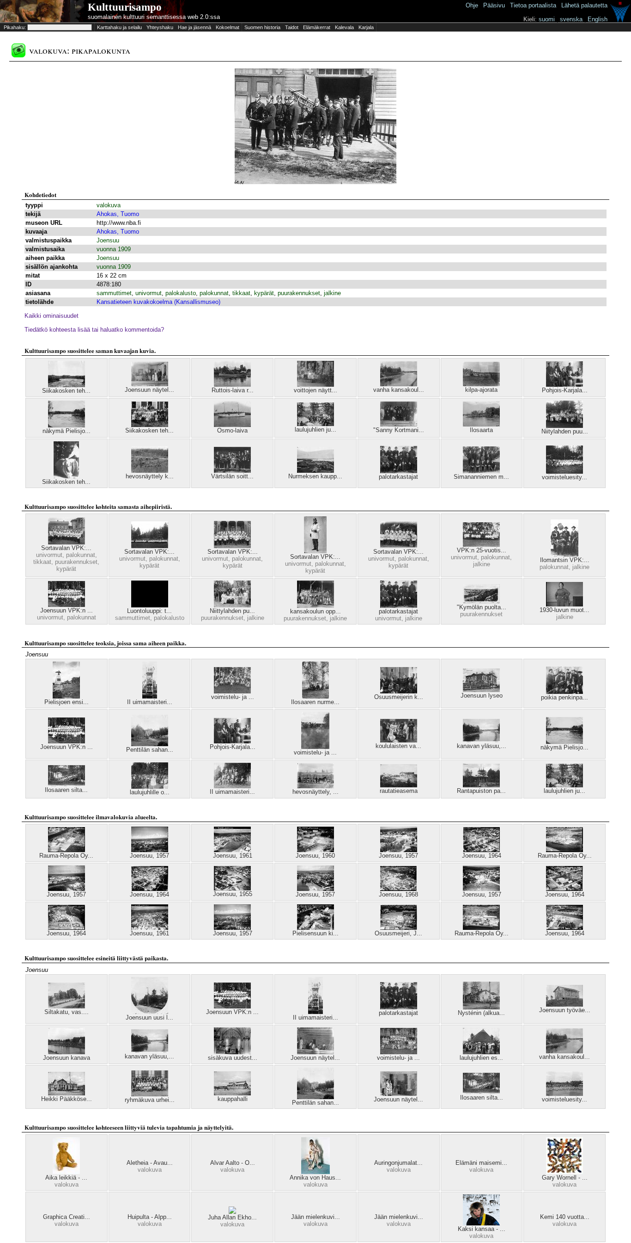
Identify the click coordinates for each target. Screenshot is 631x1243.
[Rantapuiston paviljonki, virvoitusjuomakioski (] (481, 785)
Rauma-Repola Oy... (66, 855)
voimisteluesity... (564, 477)
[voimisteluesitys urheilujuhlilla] (564, 1093)
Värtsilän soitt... (232, 476)
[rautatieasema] (398, 785)
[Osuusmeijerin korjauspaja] (398, 691)
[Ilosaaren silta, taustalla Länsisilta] (66, 784)
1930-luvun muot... (564, 609)
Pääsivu (494, 5)
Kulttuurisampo (125, 7)
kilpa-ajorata (481, 389)
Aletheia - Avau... (150, 1162)
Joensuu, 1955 (232, 894)
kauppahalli (233, 1098)
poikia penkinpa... (564, 697)
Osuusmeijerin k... (398, 696)
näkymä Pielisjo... (66, 430)
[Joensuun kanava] (66, 1052)
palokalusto (180, 293)
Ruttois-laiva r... (233, 390)
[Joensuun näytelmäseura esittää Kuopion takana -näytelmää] (149, 384)
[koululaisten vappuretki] (398, 740)
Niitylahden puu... (564, 431)
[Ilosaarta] (481, 424)
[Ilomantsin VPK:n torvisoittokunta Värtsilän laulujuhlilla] (564, 554)
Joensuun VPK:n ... (66, 610)
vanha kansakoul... (398, 389)
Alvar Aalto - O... (232, 1162)
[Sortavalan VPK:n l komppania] (66, 542)
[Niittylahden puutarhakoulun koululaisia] (232, 605)
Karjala (366, 27)
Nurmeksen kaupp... (315, 476)
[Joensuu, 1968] (398, 888)
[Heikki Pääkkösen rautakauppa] (66, 1093)
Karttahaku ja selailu (119, 27)
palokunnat (214, 293)
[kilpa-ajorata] (481, 384)
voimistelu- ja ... (232, 696)
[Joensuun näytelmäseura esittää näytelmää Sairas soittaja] (315, 1052)
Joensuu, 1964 (481, 855)
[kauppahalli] (232, 1093)
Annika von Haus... (315, 1177)
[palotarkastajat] (398, 471)
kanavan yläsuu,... (481, 745)
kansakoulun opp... (315, 611)
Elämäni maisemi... (481, 1162)
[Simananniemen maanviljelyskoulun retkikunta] (481, 471)
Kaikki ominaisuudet (51, 315)
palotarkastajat (398, 476)
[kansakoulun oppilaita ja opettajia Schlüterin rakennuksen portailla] (315, 605)
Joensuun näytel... (149, 389)
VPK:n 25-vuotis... (481, 550)
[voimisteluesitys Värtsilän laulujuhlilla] (564, 471)
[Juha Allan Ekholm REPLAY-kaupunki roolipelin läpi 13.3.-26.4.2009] (232, 1211)
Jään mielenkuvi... (315, 1216)
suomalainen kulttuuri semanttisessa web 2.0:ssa (154, 16)
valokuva (109, 205)
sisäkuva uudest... (232, 1057)
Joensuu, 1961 (232, 855)
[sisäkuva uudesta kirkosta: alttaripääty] (232, 1052)
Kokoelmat (227, 27)
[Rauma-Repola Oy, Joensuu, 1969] (66, 850)
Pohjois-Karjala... (565, 390)
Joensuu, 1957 (149, 855)
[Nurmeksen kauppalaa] (315, 470)
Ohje (472, 5)
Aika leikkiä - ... (66, 1177)
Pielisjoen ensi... (66, 702)
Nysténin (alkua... (481, 1012)
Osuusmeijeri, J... (398, 933)
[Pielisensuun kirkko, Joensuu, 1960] (315, 927)
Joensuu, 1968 (398, 894)
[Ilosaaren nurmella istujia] (315, 696)
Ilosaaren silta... (66, 789)
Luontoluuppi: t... (149, 610)
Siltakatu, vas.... (66, 1011)
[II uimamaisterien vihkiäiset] (232, 786)
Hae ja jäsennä (194, 27)
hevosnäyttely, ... (315, 791)
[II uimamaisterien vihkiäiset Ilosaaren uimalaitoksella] (149, 696)
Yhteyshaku (159, 27)
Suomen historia (262, 27)
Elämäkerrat (316, 27)
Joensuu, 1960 (315, 855)
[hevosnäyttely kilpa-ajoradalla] (149, 470)
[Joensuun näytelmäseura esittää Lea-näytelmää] (398, 1093)
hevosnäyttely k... (150, 476)
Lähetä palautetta (584, 5)
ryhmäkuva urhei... (150, 1099)
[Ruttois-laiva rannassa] (232, 384)
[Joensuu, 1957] (149, 850)
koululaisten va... (398, 745)
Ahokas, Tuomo (118, 213)
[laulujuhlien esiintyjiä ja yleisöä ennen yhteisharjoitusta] (481, 1052)
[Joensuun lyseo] (481, 689)
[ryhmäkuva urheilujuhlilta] (149, 1094)
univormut (148, 293)
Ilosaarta (481, 430)
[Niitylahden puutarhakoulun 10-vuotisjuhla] (564, 425)
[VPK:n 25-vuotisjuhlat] (481, 544)
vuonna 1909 (114, 249)
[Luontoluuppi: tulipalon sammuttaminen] (149, 605)
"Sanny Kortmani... (398, 430)
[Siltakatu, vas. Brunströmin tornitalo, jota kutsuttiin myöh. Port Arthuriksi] (66, 1006)
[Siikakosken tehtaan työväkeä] (149, 424)
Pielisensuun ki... (315, 933)
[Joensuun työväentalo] (564, 1004)
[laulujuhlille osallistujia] (149, 786)
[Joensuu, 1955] (232, 888)
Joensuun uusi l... (149, 1017)
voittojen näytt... (315, 390)
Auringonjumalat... (398, 1162)
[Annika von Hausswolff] (315, 1172)
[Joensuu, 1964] (481, 850)
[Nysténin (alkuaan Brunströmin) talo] (481, 1007)
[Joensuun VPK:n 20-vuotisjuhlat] (66, 604)
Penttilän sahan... (149, 749)
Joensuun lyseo (482, 695)
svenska (571, 19)
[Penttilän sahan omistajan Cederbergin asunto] (149, 744)
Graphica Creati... (66, 1216)
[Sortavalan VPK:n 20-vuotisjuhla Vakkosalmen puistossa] (149, 546)
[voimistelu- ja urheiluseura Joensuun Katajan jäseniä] (398, 1052)
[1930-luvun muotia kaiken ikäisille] (564, 604)
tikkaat (241, 293)
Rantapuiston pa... (481, 790)
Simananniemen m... (481, 476)
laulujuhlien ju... (315, 429)
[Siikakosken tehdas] (66, 385)
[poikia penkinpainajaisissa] (564, 691)
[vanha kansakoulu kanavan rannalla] (398, 384)
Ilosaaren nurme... (315, 702)
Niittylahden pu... (232, 610)
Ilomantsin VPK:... (564, 560)
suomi (547, 19)
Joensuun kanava (66, 1057)
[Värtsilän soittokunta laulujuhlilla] (232, 470)
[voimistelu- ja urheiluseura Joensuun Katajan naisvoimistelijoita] (232, 691)
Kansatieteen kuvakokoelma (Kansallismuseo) (158, 301)
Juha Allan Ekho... (232, 1217)
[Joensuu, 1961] (232, 850)
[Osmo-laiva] (232, 424)
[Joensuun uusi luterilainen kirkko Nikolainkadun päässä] (149, 1011)
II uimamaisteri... (149, 702)
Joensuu (108, 240)
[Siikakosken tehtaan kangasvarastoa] (66, 476)
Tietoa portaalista (533, 5)
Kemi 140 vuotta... (564, 1216)
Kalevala (344, 27)
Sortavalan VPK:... (66, 547)
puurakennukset (299, 293)
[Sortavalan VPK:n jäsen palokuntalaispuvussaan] (315, 551)
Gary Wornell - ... (565, 1177)
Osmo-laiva (232, 430)
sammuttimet (114, 293)
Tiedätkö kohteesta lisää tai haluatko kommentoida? (94, 329)
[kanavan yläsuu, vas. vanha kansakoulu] (481, 740)
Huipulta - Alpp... (149, 1216)
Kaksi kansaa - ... (481, 1228)
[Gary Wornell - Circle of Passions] (564, 1172)
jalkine (332, 293)
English (597, 19)
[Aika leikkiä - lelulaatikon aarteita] (66, 1172)
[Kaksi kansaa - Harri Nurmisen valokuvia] (481, 1223)
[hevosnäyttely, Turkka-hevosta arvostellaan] (315, 786)
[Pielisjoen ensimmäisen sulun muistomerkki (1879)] (66, 696)
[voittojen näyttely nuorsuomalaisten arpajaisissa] (315, 384)
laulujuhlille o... (150, 792)
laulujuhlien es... (481, 1057)
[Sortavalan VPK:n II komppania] (232, 546)
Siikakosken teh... (66, 390)
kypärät (264, 293)
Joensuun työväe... (564, 1010)
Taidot (291, 27)
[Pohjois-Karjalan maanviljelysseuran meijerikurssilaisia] (564, 384)
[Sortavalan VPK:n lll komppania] (398, 546)
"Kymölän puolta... (481, 607)
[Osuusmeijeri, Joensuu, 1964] (398, 927)
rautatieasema (399, 790)
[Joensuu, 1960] (315, 850)
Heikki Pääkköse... (66, 1098)
